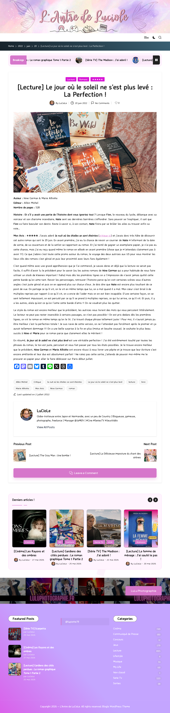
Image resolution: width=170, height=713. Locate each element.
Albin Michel (21, 381)
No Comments (102, 103)
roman (72, 388)
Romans (83, 79)
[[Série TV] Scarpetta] (14, 634)
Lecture (71, 79)
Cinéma (117, 628)
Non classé (119, 672)
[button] (46, 427)
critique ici (105, 235)
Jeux (137, 542)
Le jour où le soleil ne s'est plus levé (105, 381)
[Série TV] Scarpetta (35, 628)
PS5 (147, 542)
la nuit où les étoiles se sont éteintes (64, 381)
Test (155, 542)
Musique (117, 661)
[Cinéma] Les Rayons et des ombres (39, 649)
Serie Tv (67, 542)
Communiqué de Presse (125, 634)
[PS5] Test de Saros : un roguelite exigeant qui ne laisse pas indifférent (146, 555)
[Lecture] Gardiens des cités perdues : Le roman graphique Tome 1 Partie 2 (34, 555)
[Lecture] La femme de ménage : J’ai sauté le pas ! (137, 60)
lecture (132, 381)
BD (28, 542)
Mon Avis (39, 388)
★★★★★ (97, 79)
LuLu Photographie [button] (143, 591)
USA (78, 542)
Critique (37, 381)
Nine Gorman (56, 388)
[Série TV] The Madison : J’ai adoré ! (72, 60)
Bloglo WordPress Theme (116, 706)
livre (143, 381)
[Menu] (146, 37)
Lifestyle (118, 656)
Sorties (117, 683)
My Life (117, 666)
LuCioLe (43, 410)
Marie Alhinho (22, 388)
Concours (118, 639)
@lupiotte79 (72, 621)
